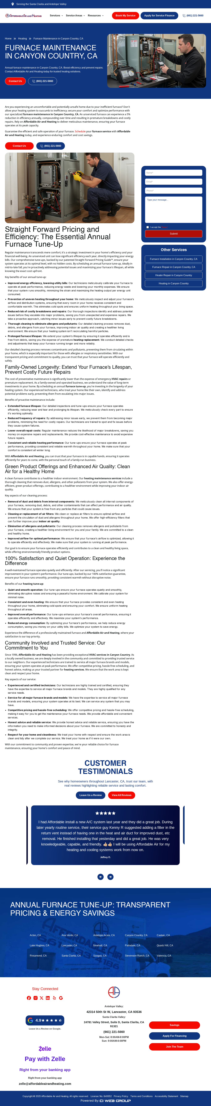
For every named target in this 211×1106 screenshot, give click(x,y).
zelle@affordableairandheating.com (45, 1083)
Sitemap (184, 1096)
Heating (22, 38)
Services (55, 15)
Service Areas (74, 15)
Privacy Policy (121, 1096)
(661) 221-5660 (114, 1031)
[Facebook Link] (28, 997)
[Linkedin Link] (47, 997)
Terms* (164, 227)
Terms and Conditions (141, 1096)
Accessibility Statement (166, 1096)
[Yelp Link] (54, 997)
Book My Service (125, 15)
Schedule (80, 131)
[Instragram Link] (35, 997)
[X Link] (41, 998)
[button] (56, 15)
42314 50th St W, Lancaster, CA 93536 (114, 1012)
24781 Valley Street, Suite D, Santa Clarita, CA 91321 (114, 1024)
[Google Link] (61, 997)
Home (8, 38)
